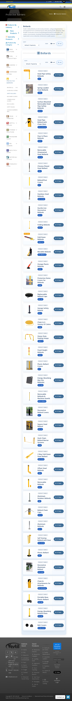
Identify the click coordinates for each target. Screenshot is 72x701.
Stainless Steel (11, 165)
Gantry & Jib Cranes (46, 649)
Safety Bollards (11, 93)
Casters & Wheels (11, 158)
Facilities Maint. (11, 151)
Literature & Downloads (25, 659)
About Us (25, 655)
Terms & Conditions (27, 696)
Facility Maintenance (46, 653)
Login (49, 1)
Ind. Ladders (9, 145)
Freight (25, 670)
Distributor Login (57, 681)
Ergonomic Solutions (36, 664)
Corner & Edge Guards (11, 100)
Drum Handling (10, 117)
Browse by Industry (36, 650)
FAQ (24, 652)
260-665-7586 (58, 1)
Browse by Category (36, 655)
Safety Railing (11, 107)
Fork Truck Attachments (36, 678)
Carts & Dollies (10, 124)
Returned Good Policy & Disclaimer (44, 696)
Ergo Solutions (10, 50)
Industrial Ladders (46, 658)
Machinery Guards (12, 96)
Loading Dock (11, 66)
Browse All (12, 87)
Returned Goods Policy (25, 678)
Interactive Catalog (45, 682)
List (60, 43)
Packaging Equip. (12, 138)
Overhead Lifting (11, 73)
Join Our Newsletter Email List (57, 646)
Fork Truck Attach (12, 57)
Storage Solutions (11, 131)
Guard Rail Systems (12, 90)
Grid (53, 43)
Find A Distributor (25, 666)
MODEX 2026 (9, 1)
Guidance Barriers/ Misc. (12, 110)
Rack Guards (10, 104)
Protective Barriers (11, 82)
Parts (24, 662)
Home (25, 650)
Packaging (36, 681)
